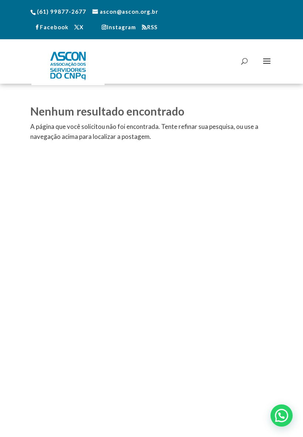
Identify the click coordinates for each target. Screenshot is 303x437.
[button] (281, 415)
